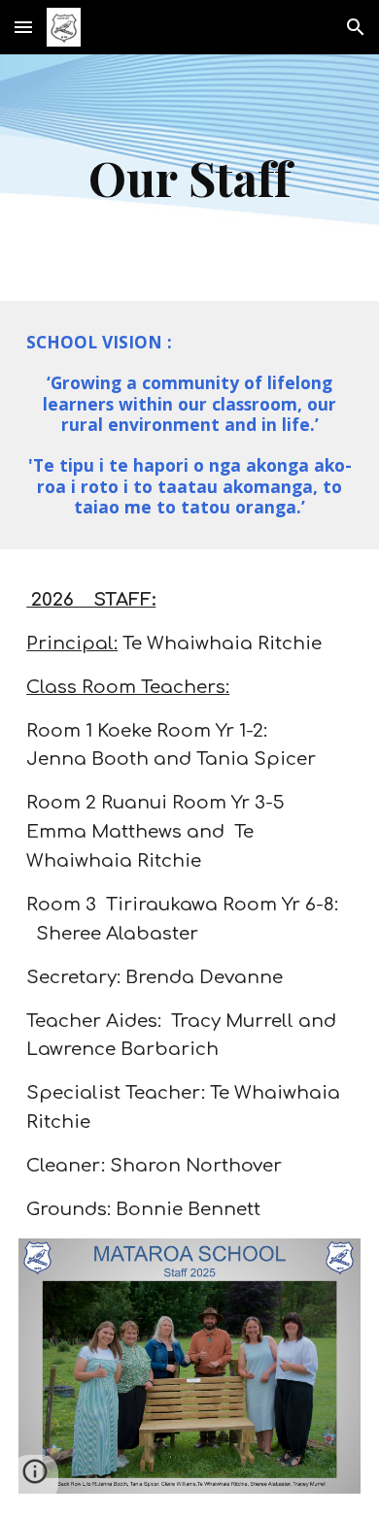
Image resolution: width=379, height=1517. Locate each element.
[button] (23, 26)
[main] (189, 177)
